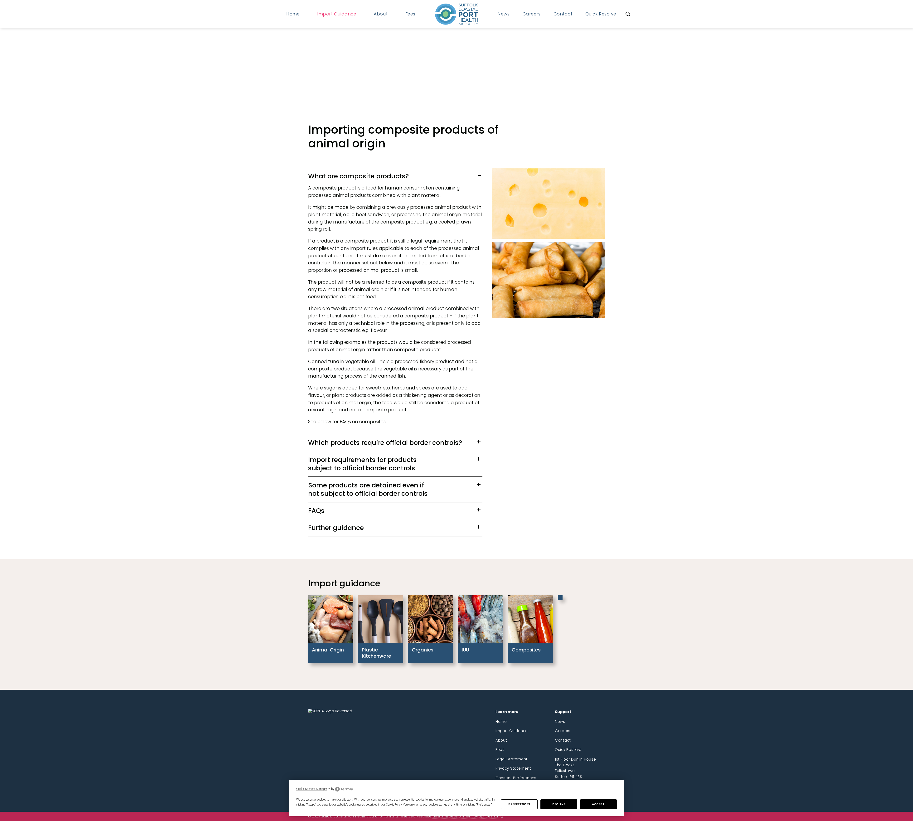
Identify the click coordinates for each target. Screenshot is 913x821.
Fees (500, 749)
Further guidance (336, 527)
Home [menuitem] (293, 14)
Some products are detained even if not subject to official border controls (368, 489)
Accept (598, 804)
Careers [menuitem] (532, 14)
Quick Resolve (568, 749)
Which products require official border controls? (385, 442)
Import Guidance (511, 730)
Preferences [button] (483, 804)
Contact (563, 740)
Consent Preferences (515, 777)
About (501, 740)
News (560, 721)
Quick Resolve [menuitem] (600, 14)
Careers (562, 730)
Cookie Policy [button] (394, 804)
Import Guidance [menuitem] (336, 14)
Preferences (519, 804)
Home (501, 721)
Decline (558, 804)
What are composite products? (358, 176)
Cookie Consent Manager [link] (311, 789)
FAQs (316, 510)
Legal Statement (511, 759)
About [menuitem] (381, 14)
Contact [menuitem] (563, 14)
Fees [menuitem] (410, 14)
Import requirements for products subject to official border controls (362, 464)
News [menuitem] (504, 14)
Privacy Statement (513, 768)
